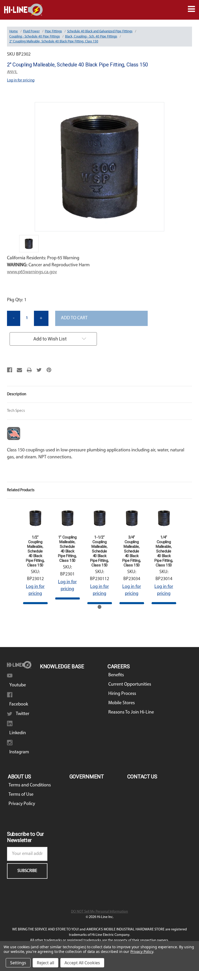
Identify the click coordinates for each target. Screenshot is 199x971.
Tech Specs (16, 411)
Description (16, 394)
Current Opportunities (129, 684)
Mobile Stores (121, 703)
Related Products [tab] (20, 490)
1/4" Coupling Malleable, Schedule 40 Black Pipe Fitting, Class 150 (163, 551)
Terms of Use (21, 794)
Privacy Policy (22, 804)
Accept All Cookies (82, 963)
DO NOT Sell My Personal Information (99, 912)
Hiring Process (122, 694)
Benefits (116, 675)
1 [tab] (100, 607)
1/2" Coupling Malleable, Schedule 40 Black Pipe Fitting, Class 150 (35, 551)
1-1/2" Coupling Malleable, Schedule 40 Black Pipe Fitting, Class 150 (99, 551)
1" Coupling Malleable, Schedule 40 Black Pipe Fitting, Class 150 (67, 549)
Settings (18, 963)
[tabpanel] (35, 555)
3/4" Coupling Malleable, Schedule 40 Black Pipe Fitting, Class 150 (131, 551)
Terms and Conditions (30, 785)
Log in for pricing (20, 80)
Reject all (45, 963)
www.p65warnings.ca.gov (32, 272)
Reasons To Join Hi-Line (131, 712)
